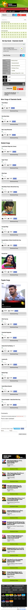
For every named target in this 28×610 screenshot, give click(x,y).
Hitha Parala (4, 173)
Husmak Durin (4, 253)
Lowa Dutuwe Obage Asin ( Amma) (9, 146)
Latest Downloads (6, 587)
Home (3, 585)
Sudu (3, 283)
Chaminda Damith (15, 63)
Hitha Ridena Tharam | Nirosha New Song (10, 186)
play (21, 48)
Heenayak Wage (5, 226)
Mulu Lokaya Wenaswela (7, 129)
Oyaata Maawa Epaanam (7, 386)
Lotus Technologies (23, 609)
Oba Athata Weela (5, 116)
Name (2, 430)
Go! (25, 19)
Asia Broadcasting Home (19, 585)
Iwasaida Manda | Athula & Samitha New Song (11, 240)
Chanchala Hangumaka (6, 332)
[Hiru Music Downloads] (9, 3)
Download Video (14, 469)
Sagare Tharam (5, 159)
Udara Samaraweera (15, 65)
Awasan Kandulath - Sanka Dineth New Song (11, 399)
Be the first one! (20, 416)
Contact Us (10, 592)
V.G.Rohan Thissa (15, 68)
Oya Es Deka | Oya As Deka (7, 200)
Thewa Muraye (5, 102)
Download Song (14, 111)
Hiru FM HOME (9, 585)
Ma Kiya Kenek (14, 60)
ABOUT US (4, 592)
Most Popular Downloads (17, 587)
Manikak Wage (5, 372)
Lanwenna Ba (4, 359)
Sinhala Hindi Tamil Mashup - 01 (8, 345)
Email (11, 430)
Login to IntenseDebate (16, 428)
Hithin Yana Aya (5, 319)
